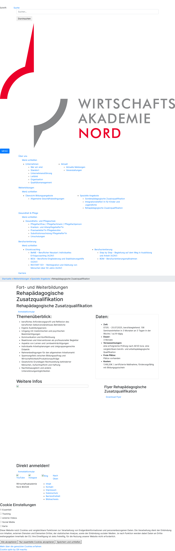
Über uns (22, 156)
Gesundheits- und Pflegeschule (40, 221)
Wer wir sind (37, 167)
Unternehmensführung (41, 173)
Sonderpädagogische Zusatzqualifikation (105, 198)
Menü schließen (30, 160)
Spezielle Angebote (89, 195)
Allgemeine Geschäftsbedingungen (47, 198)
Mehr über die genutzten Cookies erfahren (20, 546)
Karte (5, 526)
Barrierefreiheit (53, 496)
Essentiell (6, 509)
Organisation (37, 179)
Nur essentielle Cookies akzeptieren (36, 542)
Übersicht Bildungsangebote (39, 195)
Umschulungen (38, 236)
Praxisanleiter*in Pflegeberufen (46, 230)
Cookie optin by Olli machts (13, 549)
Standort (35, 170)
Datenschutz (52, 493)
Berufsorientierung (27, 241)
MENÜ (5, 151)
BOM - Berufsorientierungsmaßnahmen (118, 258)
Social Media (8, 522)
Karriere (22, 273)
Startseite (7, 278)
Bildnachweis (52, 499)
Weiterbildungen (26, 187)
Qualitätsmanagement (41, 182)
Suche (16, 7)
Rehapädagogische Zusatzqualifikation (104, 208)
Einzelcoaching (32, 249)
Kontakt (49, 487)
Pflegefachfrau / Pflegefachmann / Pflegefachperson (56, 224)
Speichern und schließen (68, 542)
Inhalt (48, 483)
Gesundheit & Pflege (28, 213)
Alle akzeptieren (9, 542)
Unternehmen (31, 164)
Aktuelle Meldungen (75, 167)
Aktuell (64, 164)
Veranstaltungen (74, 170)
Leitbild (34, 176)
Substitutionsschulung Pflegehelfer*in (49, 233)
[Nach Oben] (59, 475)
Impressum (51, 490)
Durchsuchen (24, 18)
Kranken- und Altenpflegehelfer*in (47, 227)
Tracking (6, 514)
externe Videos (9, 518)
